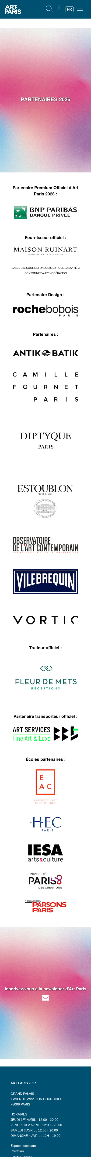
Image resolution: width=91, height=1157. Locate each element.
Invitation (17, 1151)
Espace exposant (23, 1145)
